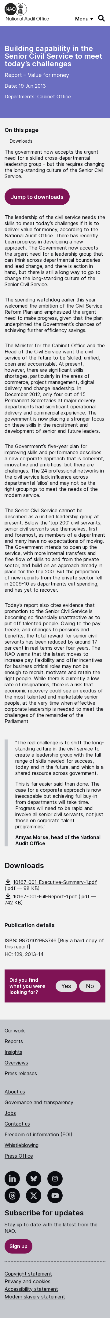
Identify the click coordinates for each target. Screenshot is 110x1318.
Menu (82, 18)
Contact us (17, 1124)
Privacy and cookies (27, 1281)
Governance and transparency (39, 1102)
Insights (13, 1052)
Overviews (16, 1063)
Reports (14, 1041)
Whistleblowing (21, 1145)
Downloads (21, 141)
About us (15, 1092)
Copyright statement (28, 1274)
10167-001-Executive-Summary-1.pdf (55, 882)
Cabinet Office (54, 96)
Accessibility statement (31, 1289)
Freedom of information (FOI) (38, 1134)
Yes (66, 986)
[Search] (101, 18)
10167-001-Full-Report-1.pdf (46, 896)
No (90, 986)
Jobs (10, 1113)
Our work (15, 1031)
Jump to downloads (37, 197)
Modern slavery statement (35, 1297)
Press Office (19, 1156)
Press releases (21, 1073)
